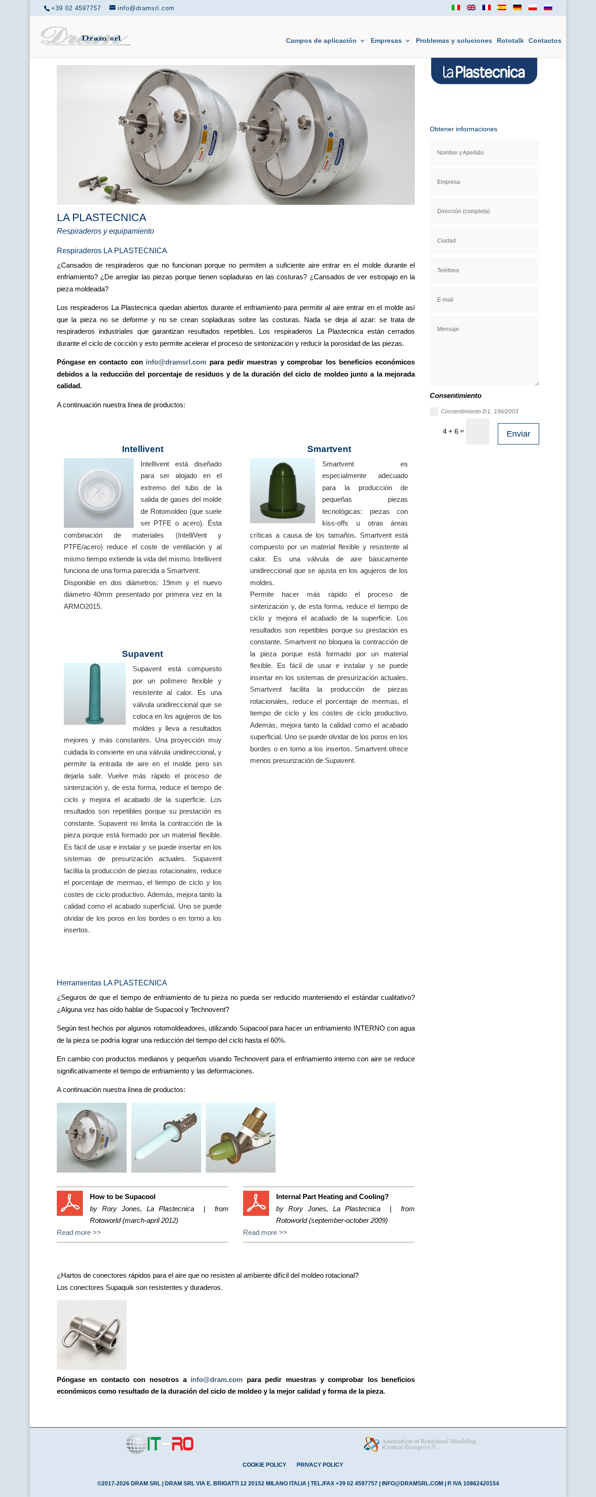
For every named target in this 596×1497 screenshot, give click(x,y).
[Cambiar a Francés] (486, 10)
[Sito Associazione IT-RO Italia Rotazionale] (160, 1452)
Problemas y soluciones (454, 40)
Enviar (518, 433)
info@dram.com (216, 1379)
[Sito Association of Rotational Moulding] (420, 1453)
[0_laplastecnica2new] (236, 202)
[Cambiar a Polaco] (532, 10)
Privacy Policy (320, 1465)
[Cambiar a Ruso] (548, 10)
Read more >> (79, 1232)
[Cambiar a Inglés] (471, 10)
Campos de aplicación (321, 40)
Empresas (386, 40)
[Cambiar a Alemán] (517, 10)
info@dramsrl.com (176, 362)
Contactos (545, 40)
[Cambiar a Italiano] (456, 10)
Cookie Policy (264, 1465)
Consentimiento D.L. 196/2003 (479, 411)
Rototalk (510, 40)
